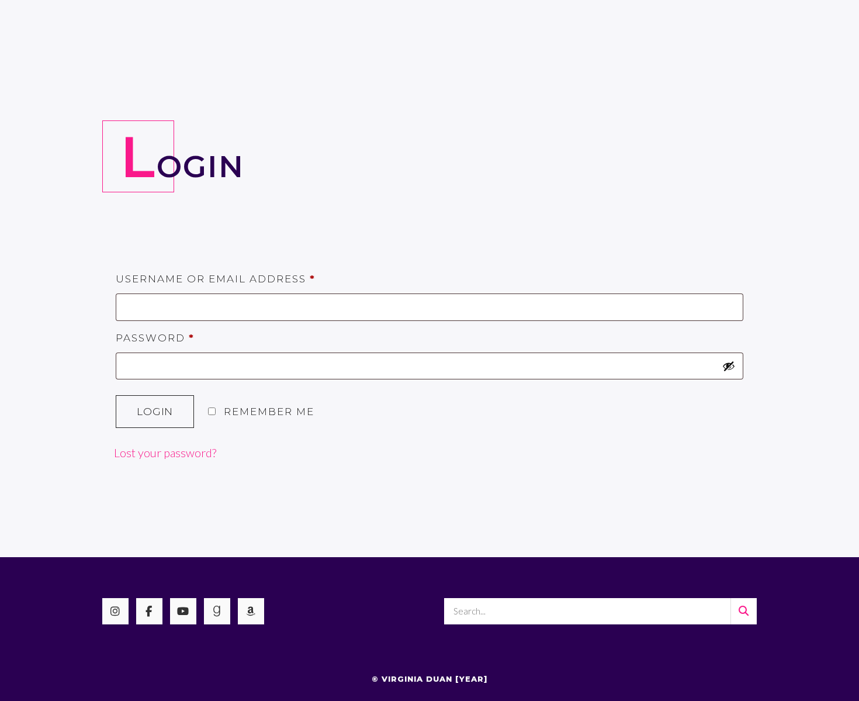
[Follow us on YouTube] (183, 611)
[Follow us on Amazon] (251, 611)
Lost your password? (165, 453)
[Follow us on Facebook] (149, 611)
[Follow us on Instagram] (115, 611)
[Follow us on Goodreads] (217, 611)
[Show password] (728, 366)
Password (155, 338)
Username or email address (216, 279)
